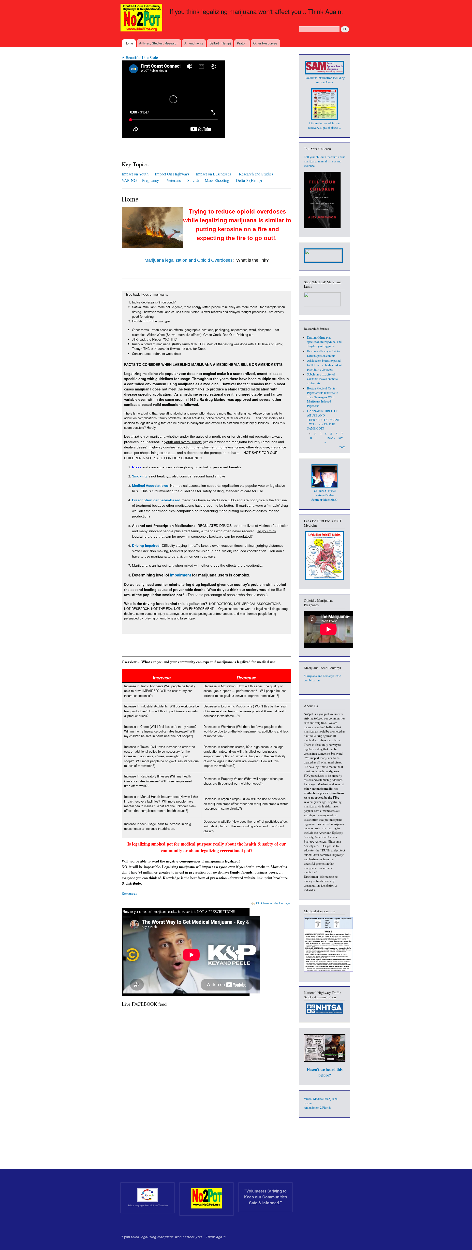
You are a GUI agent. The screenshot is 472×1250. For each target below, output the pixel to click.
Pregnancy (151, 180)
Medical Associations (150, 486)
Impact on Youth (135, 174)
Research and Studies (256, 174)
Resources (129, 893)
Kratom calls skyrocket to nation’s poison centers (323, 353)
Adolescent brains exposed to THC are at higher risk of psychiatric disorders (324, 365)
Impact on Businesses (213, 174)
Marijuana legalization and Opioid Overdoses (189, 260)
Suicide (194, 180)
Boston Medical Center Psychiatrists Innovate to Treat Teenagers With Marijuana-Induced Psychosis (322, 397)
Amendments (193, 43)
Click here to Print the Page (273, 903)
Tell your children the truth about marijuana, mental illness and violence (324, 161)
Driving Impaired (146, 545)
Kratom (242, 43)
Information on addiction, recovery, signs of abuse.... (324, 125)
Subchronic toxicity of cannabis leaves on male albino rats (322, 378)
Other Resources (265, 43)
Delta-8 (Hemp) (220, 43)
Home (129, 43)
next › (331, 438)
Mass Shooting (217, 180)
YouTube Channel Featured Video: (324, 495)
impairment (180, 575)
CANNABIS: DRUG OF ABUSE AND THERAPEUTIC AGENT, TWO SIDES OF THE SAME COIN (323, 420)
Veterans (174, 180)
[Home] (142, 18)
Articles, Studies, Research (158, 43)
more (342, 447)
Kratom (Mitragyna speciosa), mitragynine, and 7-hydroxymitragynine (324, 341)
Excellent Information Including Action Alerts (325, 80)
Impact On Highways (172, 174)
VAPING (129, 180)
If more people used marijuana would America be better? (167, 57)
